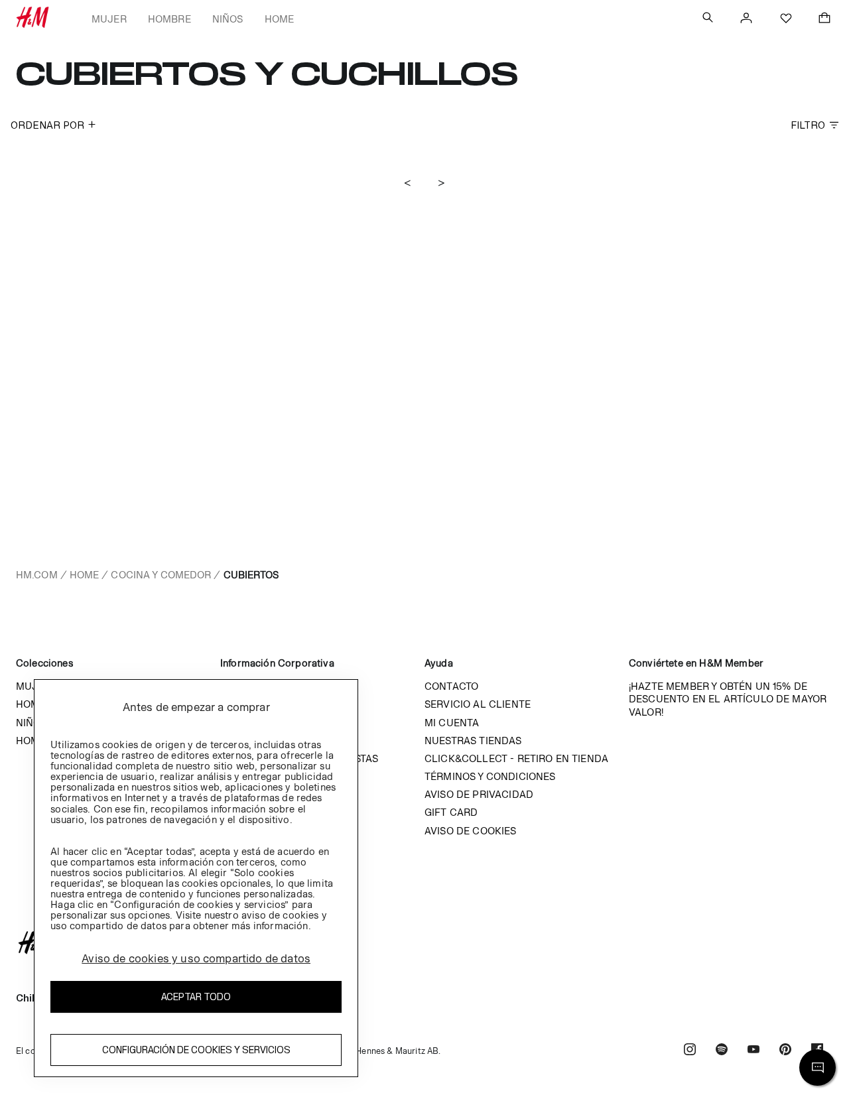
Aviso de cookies (470, 830)
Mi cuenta (451, 722)
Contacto (451, 686)
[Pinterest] (785, 1051)
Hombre (169, 19)
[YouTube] (753, 1051)
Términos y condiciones (490, 776)
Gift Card (451, 812)
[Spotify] (721, 1051)
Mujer (109, 19)
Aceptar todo (196, 996)
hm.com (37, 574)
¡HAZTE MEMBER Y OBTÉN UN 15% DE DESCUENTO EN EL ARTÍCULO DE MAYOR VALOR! (727, 698)
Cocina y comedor (161, 574)
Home (279, 19)
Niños (227, 19)
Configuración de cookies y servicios (196, 1049)
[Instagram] (689, 1051)
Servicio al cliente (477, 704)
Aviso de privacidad (478, 794)
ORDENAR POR (47, 125)
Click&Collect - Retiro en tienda (516, 758)
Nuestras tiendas (473, 740)
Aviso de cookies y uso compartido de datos (196, 958)
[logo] (424, 942)
